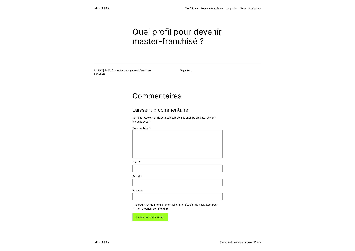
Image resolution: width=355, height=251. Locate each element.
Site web (137, 190)
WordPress (254, 242)
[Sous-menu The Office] (197, 8)
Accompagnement (129, 70)
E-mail (137, 176)
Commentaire (141, 128)
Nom (136, 162)
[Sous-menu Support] (236, 8)
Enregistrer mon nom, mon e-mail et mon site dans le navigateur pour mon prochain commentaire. (177, 206)
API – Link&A (101, 8)
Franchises (145, 70)
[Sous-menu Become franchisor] (222, 8)
